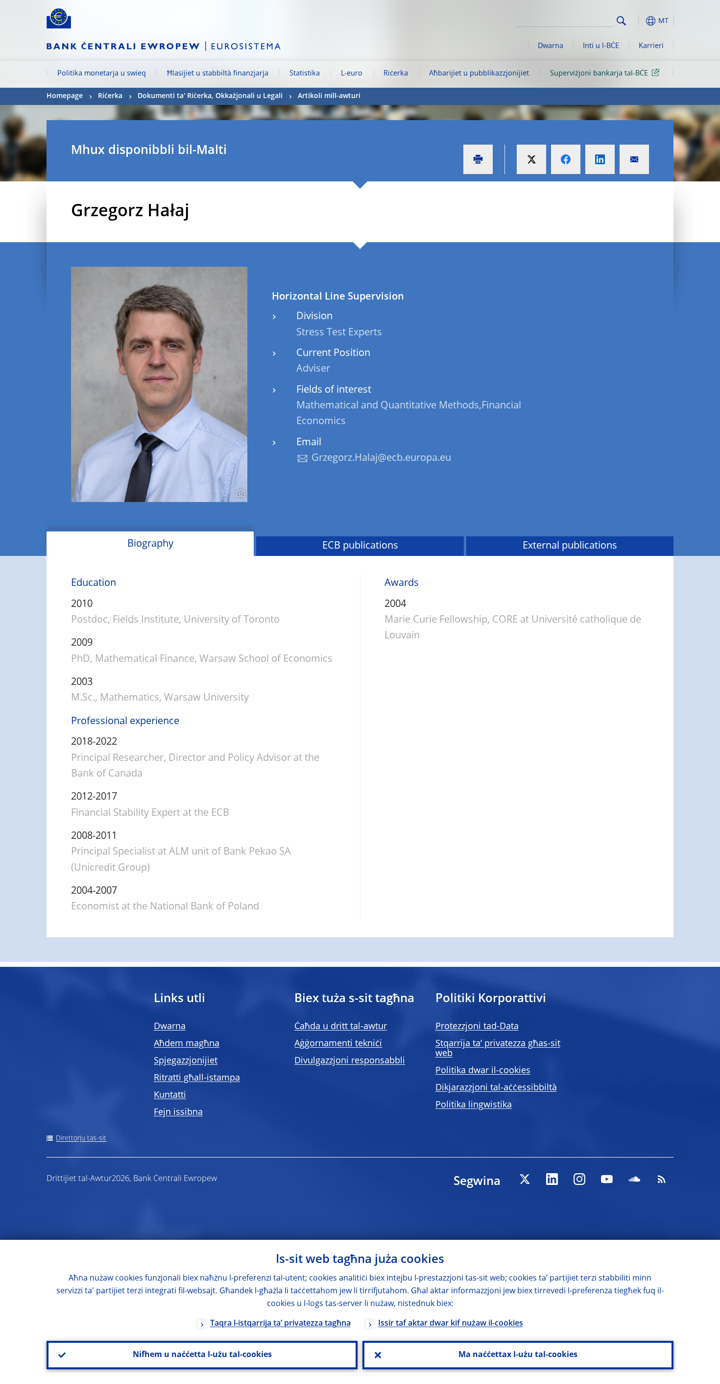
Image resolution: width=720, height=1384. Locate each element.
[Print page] (478, 159)
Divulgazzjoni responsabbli (349, 1061)
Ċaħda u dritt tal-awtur (340, 1026)
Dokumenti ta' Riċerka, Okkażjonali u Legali (210, 96)
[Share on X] (531, 159)
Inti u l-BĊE (601, 46)
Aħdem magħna (186, 1043)
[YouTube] (607, 1179)
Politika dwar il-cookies (482, 1070)
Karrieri (651, 46)
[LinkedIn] (552, 1179)
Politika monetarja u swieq (101, 73)
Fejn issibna (178, 1112)
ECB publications (360, 546)
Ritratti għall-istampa (197, 1078)
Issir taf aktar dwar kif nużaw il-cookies (450, 1324)
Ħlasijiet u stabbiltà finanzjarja (217, 73)
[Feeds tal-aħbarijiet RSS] (661, 1179)
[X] (524, 1179)
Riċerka (396, 73)
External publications (570, 546)
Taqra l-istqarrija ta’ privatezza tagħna (280, 1324)
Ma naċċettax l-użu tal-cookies (517, 1355)
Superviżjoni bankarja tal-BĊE (599, 73)
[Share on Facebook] (565, 159)
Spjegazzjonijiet (185, 1061)
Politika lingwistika (473, 1105)
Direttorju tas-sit (81, 1138)
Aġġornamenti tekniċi (338, 1043)
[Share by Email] (634, 159)
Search (621, 20)
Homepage (65, 96)
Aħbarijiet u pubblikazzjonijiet (479, 73)
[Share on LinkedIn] (600, 159)
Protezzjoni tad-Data (477, 1026)
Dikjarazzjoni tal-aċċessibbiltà (496, 1087)
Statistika (304, 73)
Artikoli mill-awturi (329, 96)
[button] (639, 21)
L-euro (351, 73)
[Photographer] (239, 493)
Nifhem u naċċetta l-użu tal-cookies (202, 1355)
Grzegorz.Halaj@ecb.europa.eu (381, 458)
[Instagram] (579, 1179)
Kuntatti (170, 1095)
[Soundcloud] (634, 1179)
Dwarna (550, 46)
